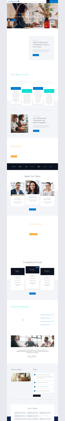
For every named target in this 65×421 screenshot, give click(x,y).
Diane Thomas (32, 197)
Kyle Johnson (17, 199)
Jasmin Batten (47, 199)
